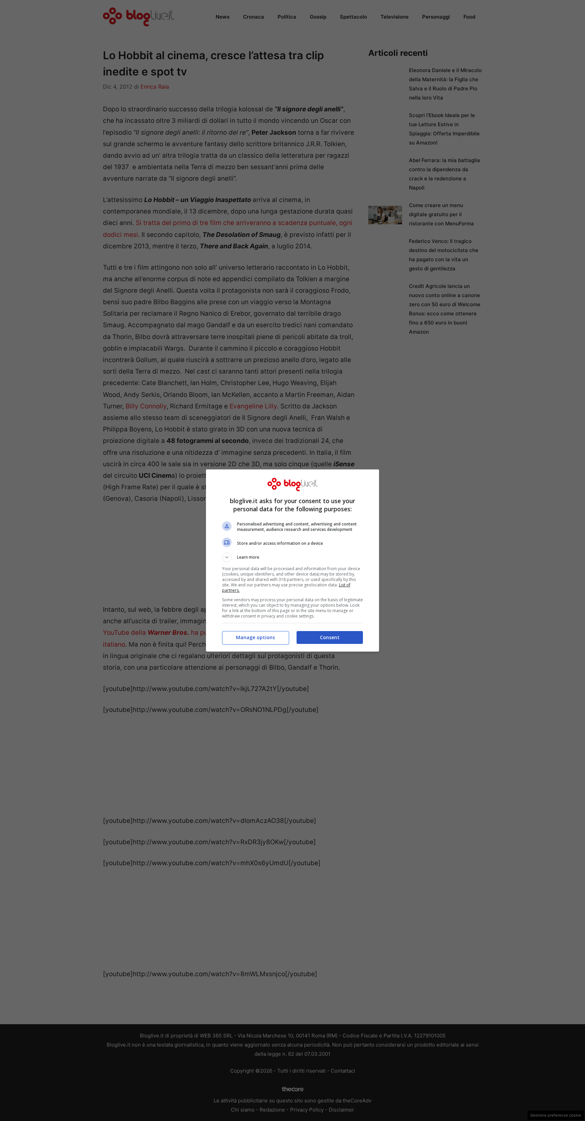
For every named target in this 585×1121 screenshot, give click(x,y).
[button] (292, 557)
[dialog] (292, 560)
